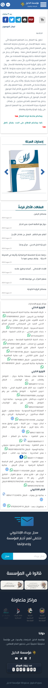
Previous (3, 171)
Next (38, 171)
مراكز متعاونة (24, 600)
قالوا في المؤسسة (24, 573)
